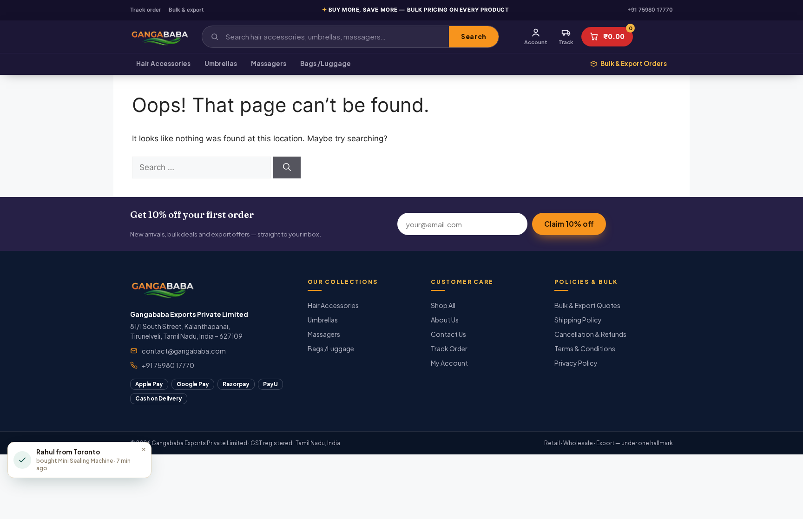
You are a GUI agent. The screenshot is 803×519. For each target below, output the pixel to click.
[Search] (287, 168)
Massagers (268, 63)
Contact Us (448, 334)
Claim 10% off (569, 223)
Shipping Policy (578, 319)
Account (535, 42)
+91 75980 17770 (650, 10)
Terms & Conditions (584, 348)
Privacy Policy (576, 363)
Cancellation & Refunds (590, 334)
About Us (445, 319)
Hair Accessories (163, 63)
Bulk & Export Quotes (587, 305)
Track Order (449, 348)
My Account (449, 363)
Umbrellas (220, 63)
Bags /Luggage (325, 63)
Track (566, 42)
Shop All (443, 305)
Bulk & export (186, 10)
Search (474, 36)
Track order (145, 10)
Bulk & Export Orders (633, 63)
